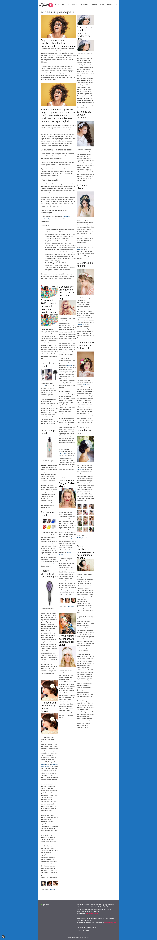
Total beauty (71, 606)
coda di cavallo (49, 564)
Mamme (94, 4)
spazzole (43, 386)
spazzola (69, 365)
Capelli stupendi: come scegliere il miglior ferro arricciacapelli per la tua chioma (58, 43)
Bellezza (65, 4)
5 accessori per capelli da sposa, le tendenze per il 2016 (85, 33)
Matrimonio (85, 4)
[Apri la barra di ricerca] (116, 5)
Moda (57, 4)
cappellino (80, 469)
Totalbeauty (52, 889)
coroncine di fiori (82, 324)
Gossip (109, 4)
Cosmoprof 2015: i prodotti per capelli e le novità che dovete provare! (49, 306)
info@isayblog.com (92, 913)
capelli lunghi (63, 453)
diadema (79, 249)
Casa (102, 4)
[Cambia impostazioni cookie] (3, 936)
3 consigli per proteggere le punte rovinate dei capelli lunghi (67, 292)
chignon (43, 764)
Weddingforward (82, 538)
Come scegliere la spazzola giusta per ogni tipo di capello (85, 552)
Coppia (74, 4)
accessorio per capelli (65, 539)
